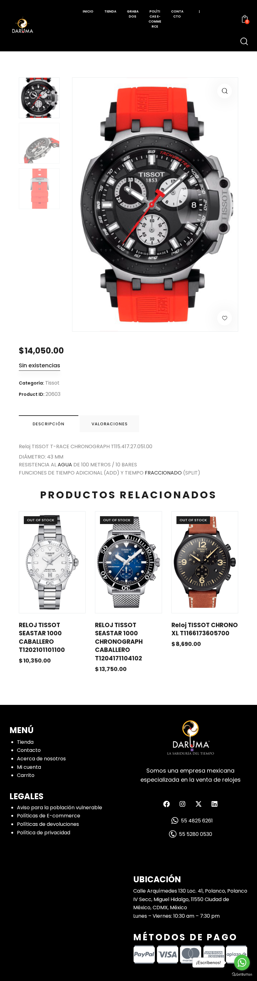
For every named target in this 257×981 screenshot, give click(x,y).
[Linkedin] (214, 804)
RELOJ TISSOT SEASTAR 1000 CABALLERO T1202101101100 (42, 637)
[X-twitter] (198, 804)
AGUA (65, 464)
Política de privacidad (43, 832)
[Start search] (244, 41)
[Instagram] (182, 804)
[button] (224, 91)
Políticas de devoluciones (48, 824)
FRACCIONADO (163, 472)
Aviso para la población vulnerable (59, 807)
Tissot (52, 382)
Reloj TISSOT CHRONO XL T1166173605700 (204, 629)
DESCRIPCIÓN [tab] (49, 424)
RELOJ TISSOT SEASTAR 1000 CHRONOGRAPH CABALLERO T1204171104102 (119, 642)
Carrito (25, 775)
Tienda (25, 742)
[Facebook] (166, 804)
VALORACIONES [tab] (110, 424)
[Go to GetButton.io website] (242, 975)
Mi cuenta (29, 767)
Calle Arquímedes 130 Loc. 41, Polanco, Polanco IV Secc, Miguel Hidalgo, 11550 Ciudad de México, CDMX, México (190, 899)
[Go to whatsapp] (242, 962)
